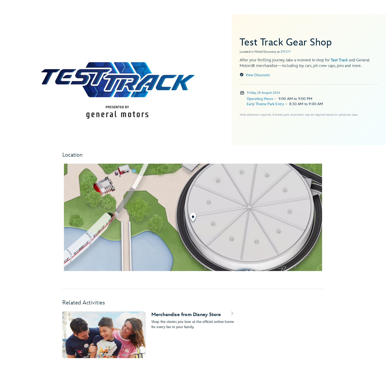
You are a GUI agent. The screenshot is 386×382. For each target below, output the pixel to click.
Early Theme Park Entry (266, 104)
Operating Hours (260, 99)
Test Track (339, 60)
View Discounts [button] (258, 75)
